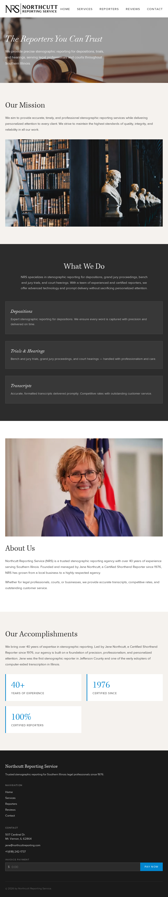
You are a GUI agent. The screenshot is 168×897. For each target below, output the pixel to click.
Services (85, 9)
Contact (155, 9)
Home (65, 9)
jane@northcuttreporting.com (22, 845)
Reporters (109, 9)
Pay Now (151, 866)
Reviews (133, 9)
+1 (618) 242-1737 (15, 851)
